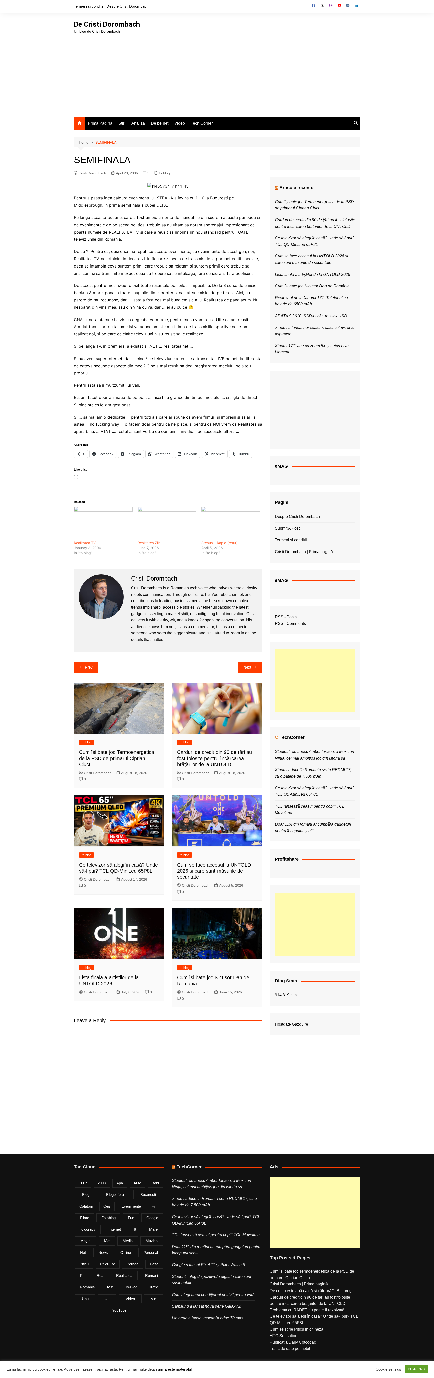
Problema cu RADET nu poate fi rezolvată (307, 1310)
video (130, 1299)
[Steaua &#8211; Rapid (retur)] (230, 523)
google (152, 1218)
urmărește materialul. (175, 1369)
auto (137, 1183)
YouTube (119, 1310)
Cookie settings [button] (388, 1369)
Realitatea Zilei (149, 543)
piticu (84, 1264)
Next (247, 667)
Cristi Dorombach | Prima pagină (304, 552)
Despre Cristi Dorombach (127, 6)
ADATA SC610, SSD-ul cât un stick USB (311, 316)
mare (153, 1229)
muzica (152, 1241)
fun (131, 1218)
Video (179, 123)
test (109, 1287)
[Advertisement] (217, 72)
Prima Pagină (100, 123)
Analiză (138, 123)
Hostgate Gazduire (291, 1024)
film (155, 1206)
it (135, 1229)
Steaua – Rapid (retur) (219, 543)
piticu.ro (107, 1264)
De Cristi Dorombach (107, 24)
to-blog (131, 1287)
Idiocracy (87, 1229)
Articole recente (296, 187)
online (125, 1252)
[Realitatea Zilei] (167, 523)
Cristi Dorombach (92, 173)
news (103, 1252)
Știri (121, 123)
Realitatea (124, 1275)
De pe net (159, 123)
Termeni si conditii (88, 6)
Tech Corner (202, 123)
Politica (132, 1264)
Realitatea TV (85, 543)
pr (82, 1275)
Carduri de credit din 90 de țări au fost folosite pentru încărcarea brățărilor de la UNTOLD (214, 758)
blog (85, 1194)
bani (155, 1183)
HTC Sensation (283, 1335)
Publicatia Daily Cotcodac (293, 1342)
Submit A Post (287, 528)
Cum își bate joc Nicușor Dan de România (312, 286)
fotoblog (108, 1218)
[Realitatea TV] (103, 523)
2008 (102, 1183)
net (83, 1252)
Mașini (85, 1241)
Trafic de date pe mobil (290, 1348)
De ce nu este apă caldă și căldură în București (311, 1290)
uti (107, 1299)
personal (150, 1252)
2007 (83, 1183)
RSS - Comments (290, 623)
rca (100, 1275)
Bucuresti (148, 1194)
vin (153, 1299)
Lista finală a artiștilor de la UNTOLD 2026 (312, 274)
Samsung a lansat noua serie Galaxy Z (206, 1306)
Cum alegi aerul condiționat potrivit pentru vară (213, 1295)
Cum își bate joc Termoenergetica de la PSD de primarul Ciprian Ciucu (116, 758)
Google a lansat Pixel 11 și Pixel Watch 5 (208, 1265)
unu (85, 1299)
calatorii (86, 1206)
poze (154, 1264)
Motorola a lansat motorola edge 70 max (207, 1318)
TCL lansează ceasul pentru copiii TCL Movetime (216, 1235)
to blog (164, 173)
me (107, 1241)
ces (106, 1206)
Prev (89, 667)
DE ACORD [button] (416, 1369)
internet (114, 1229)
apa (119, 1183)
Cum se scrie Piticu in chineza (296, 1329)
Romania (87, 1287)
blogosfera (115, 1194)
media (128, 1241)
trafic (153, 1287)
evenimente (131, 1206)
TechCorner (292, 737)
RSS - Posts (286, 617)
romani (151, 1275)
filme (84, 1218)
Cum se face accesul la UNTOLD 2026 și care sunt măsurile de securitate (214, 871)
